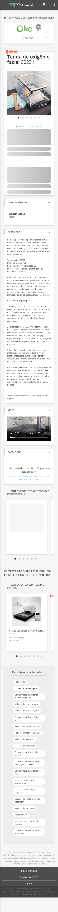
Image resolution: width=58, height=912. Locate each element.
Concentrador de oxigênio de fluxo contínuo (28, 832)
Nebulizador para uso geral (27, 710)
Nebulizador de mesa (24, 808)
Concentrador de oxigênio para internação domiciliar (29, 763)
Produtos (27, 38)
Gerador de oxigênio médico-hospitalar (28, 800)
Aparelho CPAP (21, 814)
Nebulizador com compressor (28, 732)
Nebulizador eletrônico (25, 739)
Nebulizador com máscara (26, 704)
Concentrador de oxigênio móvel (26, 718)
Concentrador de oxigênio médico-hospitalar (26, 696)
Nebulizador (20, 682)
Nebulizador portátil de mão (27, 726)
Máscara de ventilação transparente (25, 782)
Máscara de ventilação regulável (25, 791)
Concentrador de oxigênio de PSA (28, 772)
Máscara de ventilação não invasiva (27, 822)
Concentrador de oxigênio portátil (26, 753)
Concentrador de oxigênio (26, 688)
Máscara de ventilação (25, 745)
